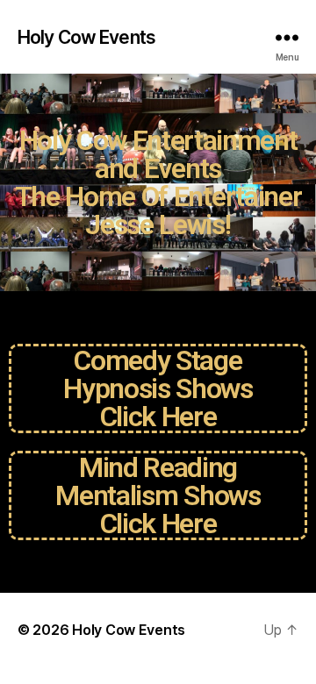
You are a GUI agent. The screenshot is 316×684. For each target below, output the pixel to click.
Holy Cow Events (86, 37)
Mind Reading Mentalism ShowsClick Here (157, 495)
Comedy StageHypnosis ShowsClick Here (157, 388)
